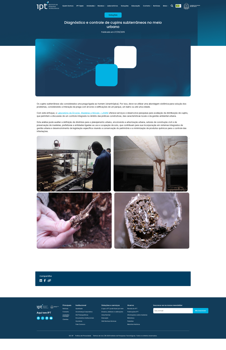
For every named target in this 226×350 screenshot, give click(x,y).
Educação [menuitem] (104, 318)
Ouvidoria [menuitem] (79, 321)
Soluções (124, 6)
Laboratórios (112, 6)
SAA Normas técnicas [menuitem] (108, 321)
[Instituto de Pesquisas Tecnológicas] (48, 6)
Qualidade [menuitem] (79, 308)
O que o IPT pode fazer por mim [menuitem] (112, 308)
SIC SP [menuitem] (71, 336)
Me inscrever (200, 311)
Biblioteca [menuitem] (130, 318)
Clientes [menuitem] (65, 319)
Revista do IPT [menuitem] (132, 308)
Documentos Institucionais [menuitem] (85, 318)
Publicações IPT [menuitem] (133, 312)
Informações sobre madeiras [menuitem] (137, 315)
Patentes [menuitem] (130, 321)
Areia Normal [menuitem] (105, 315)
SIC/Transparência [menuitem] (82, 315)
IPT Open (80, 6)
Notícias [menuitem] (65, 308)
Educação (135, 6)
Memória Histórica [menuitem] (133, 324)
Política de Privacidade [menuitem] (83, 336)
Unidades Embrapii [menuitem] (66, 315)
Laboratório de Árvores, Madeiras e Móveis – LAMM (83, 113)
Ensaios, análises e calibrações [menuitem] (112, 312)
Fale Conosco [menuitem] (80, 324)
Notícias (156, 6)
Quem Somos (67, 6)
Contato (146, 6)
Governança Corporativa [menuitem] (84, 312)
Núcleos (101, 6)
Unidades (91, 6)
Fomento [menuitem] (66, 312)
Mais (165, 6)
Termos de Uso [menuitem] (98, 336)
